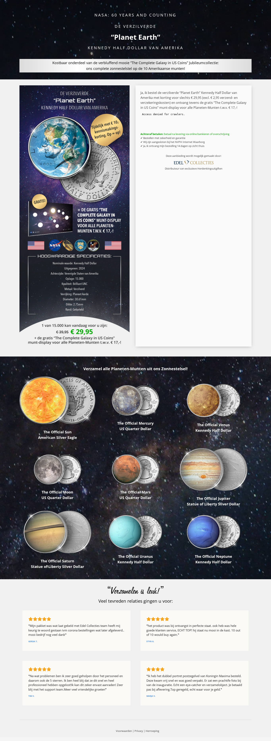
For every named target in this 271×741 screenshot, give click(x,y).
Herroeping (152, 731)
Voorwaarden (124, 731)
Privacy (139, 731)
